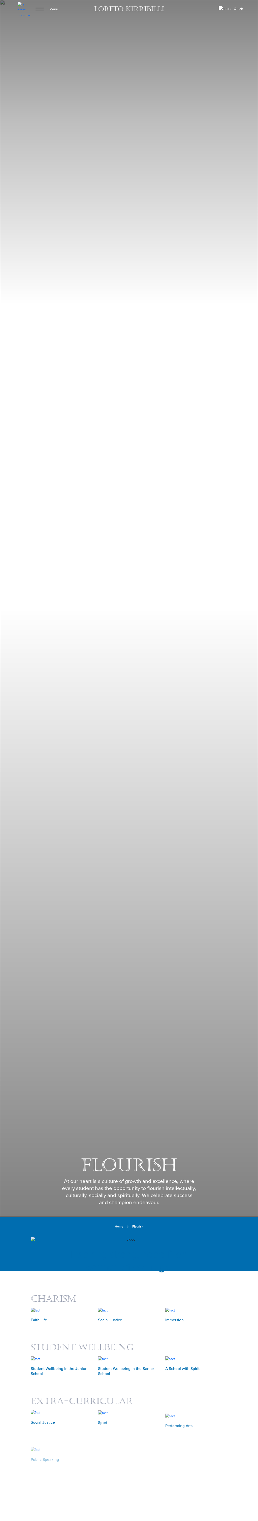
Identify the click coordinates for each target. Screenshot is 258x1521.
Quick (238, 9)
